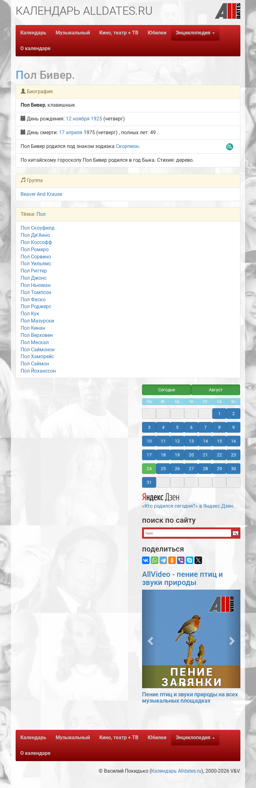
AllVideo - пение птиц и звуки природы (182, 578)
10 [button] (149, 441)
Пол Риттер (34, 271)
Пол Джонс (34, 278)
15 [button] (219, 441)
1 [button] (219, 413)
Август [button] (216, 389)
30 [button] (233, 468)
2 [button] (233, 413)
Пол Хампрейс (37, 356)
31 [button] (149, 482)
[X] (198, 560)
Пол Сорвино (36, 257)
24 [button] (149, 468)
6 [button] (191, 427)
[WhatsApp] (154, 560)
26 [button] (177, 468)
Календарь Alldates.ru (176, 771)
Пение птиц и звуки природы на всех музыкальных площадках (190, 697)
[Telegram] (163, 560)
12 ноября (78, 119)
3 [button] (149, 427)
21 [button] (205, 454)
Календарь (33, 33)
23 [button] (233, 454)
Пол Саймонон (38, 350)
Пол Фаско (33, 299)
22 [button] (219, 454)
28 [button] (205, 468)
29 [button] (219, 468)
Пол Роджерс (36, 306)
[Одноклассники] (172, 560)
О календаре (35, 48)
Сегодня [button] (166, 389)
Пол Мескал (35, 342)
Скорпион (127, 146)
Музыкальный (73, 33)
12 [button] (177, 441)
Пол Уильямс (36, 264)
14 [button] (205, 441)
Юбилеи (157, 33)
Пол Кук (30, 314)
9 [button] (233, 427)
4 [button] (163, 427)
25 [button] (163, 468)
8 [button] (219, 427)
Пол (41, 214)
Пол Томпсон (36, 292)
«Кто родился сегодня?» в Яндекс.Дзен (187, 506)
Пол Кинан (33, 328)
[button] (149, 639)
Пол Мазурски (37, 321)
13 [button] (191, 441)
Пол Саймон (35, 364)
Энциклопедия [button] (194, 33)
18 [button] (163, 454)
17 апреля (70, 132)
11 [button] (163, 441)
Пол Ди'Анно (35, 235)
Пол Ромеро (35, 249)
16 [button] (233, 441)
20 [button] (191, 454)
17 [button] (149, 454)
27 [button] (191, 468)
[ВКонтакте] (146, 560)
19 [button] (177, 454)
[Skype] (189, 560)
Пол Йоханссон (38, 371)
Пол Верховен (37, 335)
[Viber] (181, 560)
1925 (96, 119)
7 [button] (205, 427)
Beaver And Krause (41, 194)
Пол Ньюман (36, 285)
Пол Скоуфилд (38, 228)
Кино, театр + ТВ (118, 33)
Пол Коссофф (36, 242)
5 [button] (177, 427)
